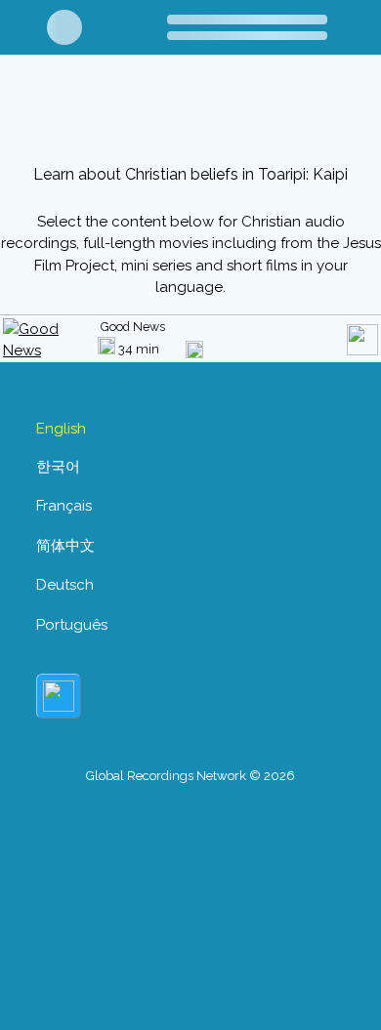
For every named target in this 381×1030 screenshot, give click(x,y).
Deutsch (65, 585)
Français (64, 506)
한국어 (58, 466)
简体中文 (65, 546)
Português (71, 625)
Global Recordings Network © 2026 (190, 775)
